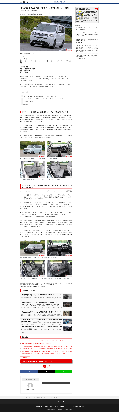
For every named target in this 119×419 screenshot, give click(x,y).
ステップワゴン (42, 14)
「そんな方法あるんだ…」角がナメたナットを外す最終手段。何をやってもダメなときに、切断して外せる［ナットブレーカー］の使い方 (41, 295)
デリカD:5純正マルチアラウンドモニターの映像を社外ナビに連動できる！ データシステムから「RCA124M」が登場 (46, 348)
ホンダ (48, 14)
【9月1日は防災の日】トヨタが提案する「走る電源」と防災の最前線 (36, 343)
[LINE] (63, 371)
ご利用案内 (46, 406)
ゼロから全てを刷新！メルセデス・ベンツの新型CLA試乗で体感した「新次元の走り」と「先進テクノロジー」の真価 (46, 341)
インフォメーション (74, 406)
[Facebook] (29, 371)
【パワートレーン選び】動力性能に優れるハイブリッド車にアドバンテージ (39, 96)
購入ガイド (24, 14)
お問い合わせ (81, 406)
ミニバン (36, 14)
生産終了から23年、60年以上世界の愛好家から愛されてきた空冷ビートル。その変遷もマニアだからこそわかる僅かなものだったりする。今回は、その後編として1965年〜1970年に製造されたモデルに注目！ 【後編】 (87, 48)
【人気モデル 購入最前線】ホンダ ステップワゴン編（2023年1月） (44, 397)
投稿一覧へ (56, 383)
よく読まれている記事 (27, 101)
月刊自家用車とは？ (39, 406)
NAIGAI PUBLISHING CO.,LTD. (58, 409)
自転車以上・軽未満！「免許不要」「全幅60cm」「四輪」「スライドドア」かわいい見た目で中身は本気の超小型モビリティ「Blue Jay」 (41, 320)
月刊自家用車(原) (34, 10)
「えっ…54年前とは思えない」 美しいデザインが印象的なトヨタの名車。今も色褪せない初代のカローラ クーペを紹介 (41, 327)
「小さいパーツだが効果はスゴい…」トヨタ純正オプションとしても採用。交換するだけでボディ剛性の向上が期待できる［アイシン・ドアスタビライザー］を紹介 (41, 312)
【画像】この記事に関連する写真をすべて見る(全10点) (36, 361)
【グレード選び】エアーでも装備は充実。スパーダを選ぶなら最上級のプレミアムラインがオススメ (44, 99)
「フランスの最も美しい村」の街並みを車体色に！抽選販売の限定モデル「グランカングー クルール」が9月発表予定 (46, 346)
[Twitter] (46, 371)
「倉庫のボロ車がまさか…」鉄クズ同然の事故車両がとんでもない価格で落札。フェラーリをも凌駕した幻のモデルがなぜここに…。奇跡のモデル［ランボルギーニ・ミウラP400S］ (41, 303)
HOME (22, 397)
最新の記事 (25, 104)
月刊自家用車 (30, 14)
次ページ (25, 357)
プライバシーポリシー (54, 406)
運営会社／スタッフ (64, 406)
